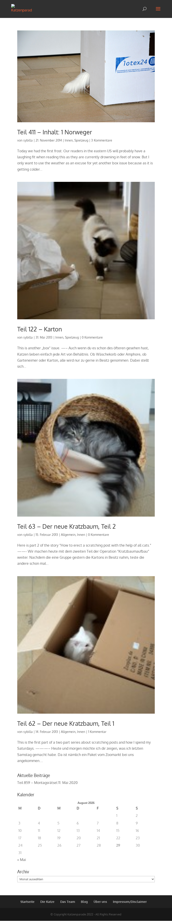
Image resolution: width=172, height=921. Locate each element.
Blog (84, 902)
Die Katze (47, 902)
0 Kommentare (92, 337)
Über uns (100, 902)
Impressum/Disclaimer (130, 902)
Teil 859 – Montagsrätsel (37, 782)
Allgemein (68, 535)
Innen (69, 140)
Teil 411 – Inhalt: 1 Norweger (54, 132)
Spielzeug (81, 140)
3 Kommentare (101, 140)
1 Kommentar (97, 732)
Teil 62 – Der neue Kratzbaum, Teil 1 (65, 723)
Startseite (27, 902)
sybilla (28, 140)
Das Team (67, 902)
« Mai (21, 859)
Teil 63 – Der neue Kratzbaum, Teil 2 (66, 526)
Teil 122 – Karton (39, 329)
